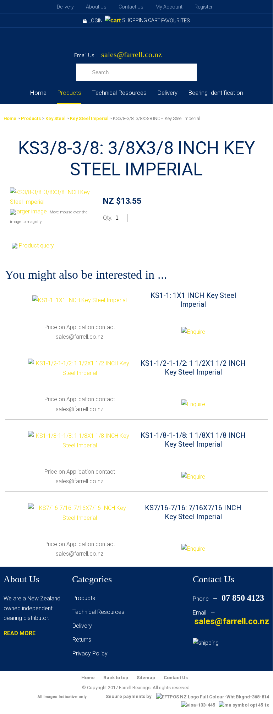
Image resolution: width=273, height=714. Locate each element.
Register (204, 7)
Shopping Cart (141, 20)
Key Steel (55, 118)
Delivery (65, 7)
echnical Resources (99, 612)
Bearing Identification (215, 92)
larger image (31, 211)
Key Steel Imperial (89, 118)
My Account (168, 7)
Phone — (228, 598)
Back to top (115, 677)
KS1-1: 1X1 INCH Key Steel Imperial (193, 300)
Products (69, 92)
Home (38, 92)
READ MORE (20, 633)
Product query (36, 245)
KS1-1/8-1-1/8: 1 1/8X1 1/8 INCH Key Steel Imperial (193, 439)
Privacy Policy (90, 653)
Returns (81, 639)
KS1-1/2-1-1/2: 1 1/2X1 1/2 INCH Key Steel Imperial (193, 367)
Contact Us (131, 7)
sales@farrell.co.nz (131, 55)
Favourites (175, 20)
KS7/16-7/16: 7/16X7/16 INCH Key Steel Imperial (193, 512)
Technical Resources (119, 92)
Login (95, 20)
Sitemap (146, 677)
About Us (96, 7)
